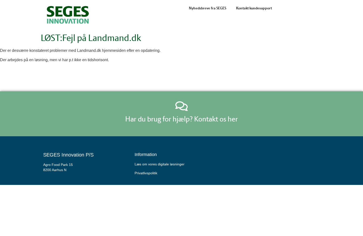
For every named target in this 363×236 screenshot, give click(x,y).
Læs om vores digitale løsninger (159, 164)
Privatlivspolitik (146, 173)
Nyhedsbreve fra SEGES (207, 8)
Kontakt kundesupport (254, 8)
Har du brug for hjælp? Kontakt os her (181, 118)
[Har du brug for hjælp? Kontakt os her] (181, 106)
